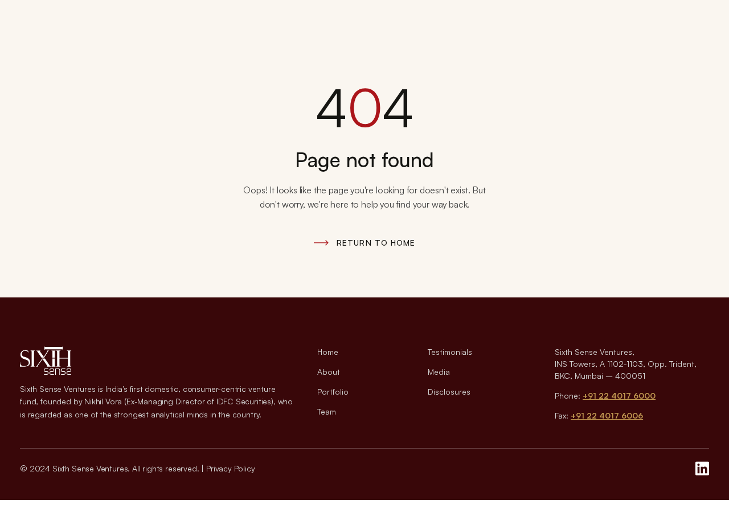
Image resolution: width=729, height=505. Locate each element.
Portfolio (333, 391)
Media (439, 371)
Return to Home (376, 242)
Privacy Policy (230, 468)
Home (327, 352)
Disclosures (449, 391)
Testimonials (450, 352)
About (328, 371)
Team (326, 411)
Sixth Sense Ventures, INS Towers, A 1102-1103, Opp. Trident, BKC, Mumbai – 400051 (626, 363)
